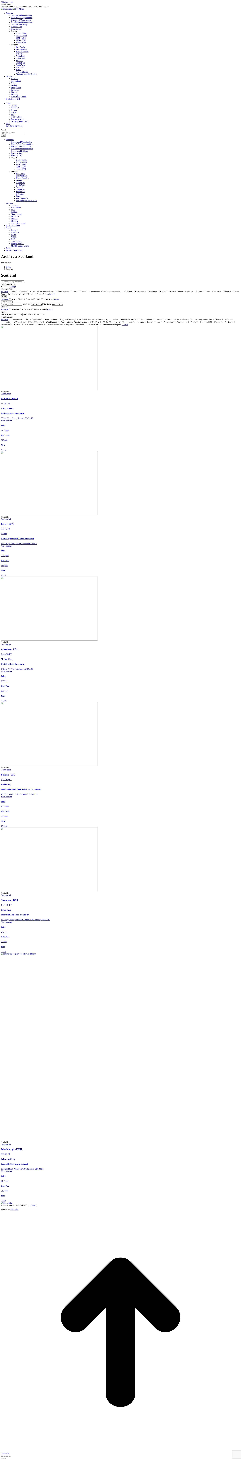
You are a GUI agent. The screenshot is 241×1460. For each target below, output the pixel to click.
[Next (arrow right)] (5, 1458)
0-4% (22, 299)
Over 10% (47, 299)
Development (182, 322)
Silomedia (14, 1209)
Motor (180, 292)
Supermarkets (95, 292)
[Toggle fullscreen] (7, 1456)
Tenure (4, 307)
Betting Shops (42, 294)
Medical (189, 292)
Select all (4, 292)
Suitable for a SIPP (129, 320)
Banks (163, 292)
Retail (129, 292)
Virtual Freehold (40, 309)
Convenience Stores (46, 292)
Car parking (168, 322)
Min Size (4, 314)
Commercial (6, 394)
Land (207, 292)
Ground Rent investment (77, 322)
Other (75, 292)
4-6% (30, 299)
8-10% (14, 299)
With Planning (51, 322)
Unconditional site (163, 320)
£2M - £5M (107, 322)
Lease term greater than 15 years (59, 325)
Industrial (217, 292)
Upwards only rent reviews (202, 320)
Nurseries (23, 292)
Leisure (199, 292)
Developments (14, 294)
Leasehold (26, 309)
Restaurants (140, 292)
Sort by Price (7, 302)
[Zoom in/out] (10, 1456)
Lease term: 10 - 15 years (33, 325)
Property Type (7, 289)
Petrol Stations (63, 292)
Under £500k (17, 320)
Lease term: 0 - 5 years (224, 322)
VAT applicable (19, 322)
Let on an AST (93, 325)
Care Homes (28, 294)
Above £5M (120, 322)
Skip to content (7, 2)
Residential (152, 292)
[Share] (5, 1456)
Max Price (47, 304)
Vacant (83, 292)
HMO (32, 292)
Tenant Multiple (146, 320)
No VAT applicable (33, 320)
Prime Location (50, 320)
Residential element (86, 320)
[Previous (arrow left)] (2, 1458)
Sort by (4, 304)
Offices (171, 292)
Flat (62, 322)
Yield (4, 297)
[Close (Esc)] (2, 1456)
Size (3, 312)
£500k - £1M (206, 322)
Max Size (27, 314)
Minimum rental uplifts (112, 325)
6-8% (38, 299)
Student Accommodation (113, 292)
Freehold (15, 309)
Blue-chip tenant (154, 322)
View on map (6, 420)
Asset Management (136, 322)
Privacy (34, 1205)
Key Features (7, 317)
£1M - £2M (95, 322)
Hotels (227, 292)
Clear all (51, 294)
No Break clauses (180, 320)
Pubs (13, 292)
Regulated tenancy (67, 320)
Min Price (26, 304)
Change (13, 286)
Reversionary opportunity (107, 320)
